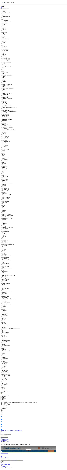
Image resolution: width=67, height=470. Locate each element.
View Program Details (5, 464)
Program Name (4, 435)
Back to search (4, 466)
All (35, 402)
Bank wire (7, 402)
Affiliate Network (4, 437)
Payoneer (22, 402)
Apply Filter (19, 430)
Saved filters (9, 430)
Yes (1, 404)
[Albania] (10, 399)
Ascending (3, 434)
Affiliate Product (26, 444)
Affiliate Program (18, 444)
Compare (4, 451)
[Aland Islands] (10, 398)
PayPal (2, 402)
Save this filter (3, 430)
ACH (17, 402)
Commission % (4, 440)
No (4, 404)
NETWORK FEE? (5, 441)
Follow (2, 461)
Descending (8, 434)
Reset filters (14, 430)
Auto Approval (4, 442)
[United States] (10, 396)
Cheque (13, 402)
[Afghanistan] (10, 397)
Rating (2, 438)
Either (8, 404)
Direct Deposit (29, 402)
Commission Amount (5, 439)
